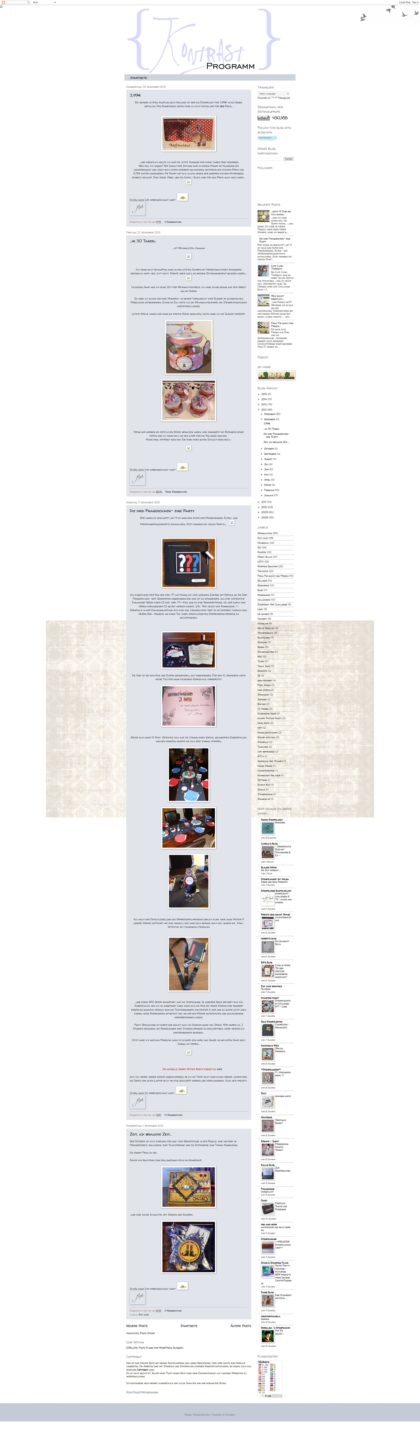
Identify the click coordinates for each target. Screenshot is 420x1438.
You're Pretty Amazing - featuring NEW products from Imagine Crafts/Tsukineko (276, 1274)
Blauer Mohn (269, 867)
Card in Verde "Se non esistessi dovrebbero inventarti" (282, 971)
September (270, 454)
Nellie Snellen (266, 628)
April (267, 479)
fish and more (269, 1224)
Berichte (262, 671)
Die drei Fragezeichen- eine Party (162, 510)
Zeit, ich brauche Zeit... (151, 1134)
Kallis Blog (267, 1165)
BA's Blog (266, 962)
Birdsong (280, 822)
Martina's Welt (270, 1045)
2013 (264, 404)
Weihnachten (265, 533)
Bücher (262, 704)
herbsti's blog (268, 938)
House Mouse (265, 766)
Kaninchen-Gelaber (269, 775)
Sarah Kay (264, 784)
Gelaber (262, 580)
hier (219, 1069)
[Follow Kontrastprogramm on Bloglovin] (267, 139)
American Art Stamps (270, 761)
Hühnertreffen (266, 770)
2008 (265, 517)
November (270, 419)
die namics (263, 614)
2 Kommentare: (173, 222)
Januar (269, 495)
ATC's (261, 756)
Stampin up (264, 799)
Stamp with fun (266, 737)
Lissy (260, 609)
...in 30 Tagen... (143, 241)
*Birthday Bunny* (280, 1121)
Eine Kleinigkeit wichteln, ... (283, 1296)
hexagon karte (283, 1096)
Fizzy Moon (264, 685)
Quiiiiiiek (265, 1319)
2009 (265, 512)
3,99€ (135, 95)
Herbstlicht (267, 1191)
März (268, 485)
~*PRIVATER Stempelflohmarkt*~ (283, 1244)
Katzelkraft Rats (282, 943)
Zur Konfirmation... (283, 1169)
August (268, 459)
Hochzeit (262, 618)
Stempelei (263, 742)
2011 (264, 502)
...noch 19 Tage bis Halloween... (281, 213)
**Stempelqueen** (271, 1069)
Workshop (263, 694)
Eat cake (144, 1314)
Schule (261, 789)
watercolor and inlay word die (275, 1229)
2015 (264, 394)
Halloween (264, 599)
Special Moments (280, 1050)
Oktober (269, 448)
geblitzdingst (265, 680)
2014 (264, 399)
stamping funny (270, 998)
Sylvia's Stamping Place (274, 1262)
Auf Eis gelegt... (279, 1332)
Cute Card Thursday (277, 267)
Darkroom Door (267, 713)
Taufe (261, 661)
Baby (260, 590)
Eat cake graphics (271, 986)
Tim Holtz (263, 571)
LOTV (261, 561)
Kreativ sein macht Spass (275, 914)
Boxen (261, 647)
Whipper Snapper (268, 566)
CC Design (263, 708)
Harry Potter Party (270, 718)
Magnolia (263, 542)
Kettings (262, 780)
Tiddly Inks (264, 666)
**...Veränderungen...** (283, 1074)
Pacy (263, 1093)
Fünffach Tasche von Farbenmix (281, 1206)
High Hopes (264, 690)
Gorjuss (262, 642)
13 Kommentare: (173, 1115)
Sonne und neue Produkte (274, 881)
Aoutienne (266, 1117)
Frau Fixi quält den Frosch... (282, 325)
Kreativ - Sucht (270, 1141)
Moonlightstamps (268, 732)
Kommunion (264, 595)
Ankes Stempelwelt (272, 819)
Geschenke (263, 585)
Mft (260, 727)
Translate (284, 98)
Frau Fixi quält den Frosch (273, 576)
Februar (269, 490)
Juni (267, 469)
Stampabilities (266, 652)
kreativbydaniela (270, 1316)
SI (259, 675)
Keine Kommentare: (176, 491)
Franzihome (267, 1189)
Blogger (230, 1414)
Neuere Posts (136, 1325)
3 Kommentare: (173, 1310)
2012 (264, 409)
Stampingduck (265, 633)
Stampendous (265, 794)
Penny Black (265, 557)
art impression (266, 751)
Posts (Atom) (147, 1333)
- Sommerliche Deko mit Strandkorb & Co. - (283, 851)
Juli (266, 464)
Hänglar (263, 623)
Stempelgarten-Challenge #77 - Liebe (283, 1003)
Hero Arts (263, 723)
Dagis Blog (267, 1292)
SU (259, 547)
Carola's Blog (269, 843)
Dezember (270, 414)
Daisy (264, 1200)
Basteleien (264, 637)
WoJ (260, 656)
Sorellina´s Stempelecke (275, 1327)
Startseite (138, 77)
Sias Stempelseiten (271, 1021)
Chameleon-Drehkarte (281, 1026)
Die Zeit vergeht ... (271, 870)
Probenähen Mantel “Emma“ (281, 1146)
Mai (267, 474)
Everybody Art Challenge (272, 604)
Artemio (262, 699)
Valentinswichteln (283, 919)
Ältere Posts (241, 1325)
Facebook (265, 988)
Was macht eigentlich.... (277, 297)
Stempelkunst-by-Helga (275, 879)
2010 (264, 507)
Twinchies (263, 747)
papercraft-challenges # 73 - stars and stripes (283, 898)
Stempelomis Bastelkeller (276, 890)
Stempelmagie (269, 1239)
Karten (262, 552)
